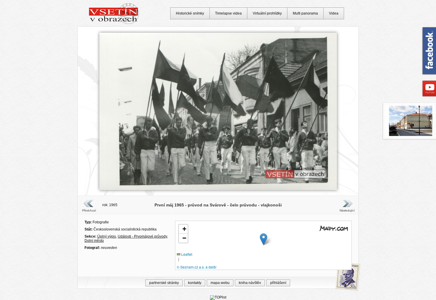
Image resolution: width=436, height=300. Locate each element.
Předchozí (89, 210)
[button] (263, 239)
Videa (333, 13)
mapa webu (220, 283)
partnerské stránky (164, 283)
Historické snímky (190, 13)
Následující (347, 210)
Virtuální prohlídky (267, 13)
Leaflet (186, 254)
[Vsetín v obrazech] (114, 23)
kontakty (194, 283)
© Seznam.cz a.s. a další (196, 266)
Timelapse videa (228, 13)
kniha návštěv (250, 283)
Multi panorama (305, 13)
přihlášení (278, 283)
